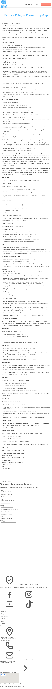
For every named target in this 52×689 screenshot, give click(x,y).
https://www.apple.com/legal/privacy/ (21, 253)
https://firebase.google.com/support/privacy (23, 241)
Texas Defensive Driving (7, 500)
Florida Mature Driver (7, 507)
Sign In (3, 621)
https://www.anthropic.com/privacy (20, 261)
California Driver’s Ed (6, 496)
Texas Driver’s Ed (5, 503)
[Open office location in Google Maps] (9, 682)
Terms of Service (4, 684)
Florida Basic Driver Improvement (10, 511)
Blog (2, 614)
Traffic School (36, 2)
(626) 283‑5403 (23, 650)
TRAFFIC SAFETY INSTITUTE (5, 6)
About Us (27, 2)
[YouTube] (9, 608)
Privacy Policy (12, 684)
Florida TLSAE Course (6, 514)
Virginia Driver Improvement (8, 522)
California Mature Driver (7, 494)
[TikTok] (28, 608)
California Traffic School (7, 492)
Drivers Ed (46, 2)
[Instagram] (28, 598)
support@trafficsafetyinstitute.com (28, 342)
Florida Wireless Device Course (9, 509)
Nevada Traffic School (7, 518)
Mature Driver (29, 4)
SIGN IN (38, 4)
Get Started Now (46, 3)
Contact (3, 623)
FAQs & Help (4, 616)
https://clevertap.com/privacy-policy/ (21, 289)
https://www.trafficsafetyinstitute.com (17, 457)
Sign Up (3, 618)
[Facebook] (9, 598)
